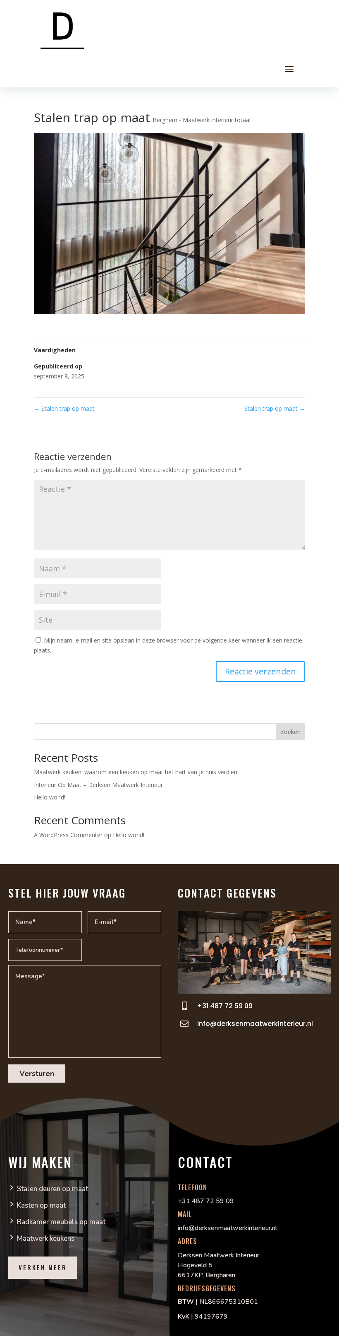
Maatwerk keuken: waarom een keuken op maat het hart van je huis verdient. (137, 772)
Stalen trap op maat (64, 408)
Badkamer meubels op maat (61, 1222)
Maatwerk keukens (45, 1238)
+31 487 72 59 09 (225, 1006)
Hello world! (49, 797)
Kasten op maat (41, 1205)
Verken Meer (43, 1267)
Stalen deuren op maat (52, 1189)
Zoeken (290, 732)
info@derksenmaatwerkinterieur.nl (255, 1023)
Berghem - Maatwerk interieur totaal (202, 120)
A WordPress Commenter (68, 835)
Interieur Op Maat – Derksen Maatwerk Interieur (98, 785)
